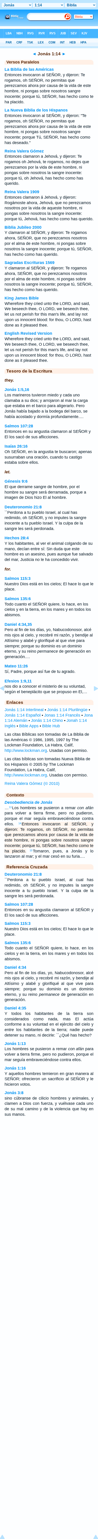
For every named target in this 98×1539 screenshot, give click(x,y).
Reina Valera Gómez (24, 151)
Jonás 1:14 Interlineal (24, 709)
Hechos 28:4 (17, 538)
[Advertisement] (49, 1157)
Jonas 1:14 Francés (62, 715)
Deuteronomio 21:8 (23, 507)
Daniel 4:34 (15, 967)
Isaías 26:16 (16, 446)
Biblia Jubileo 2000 (23, 227)
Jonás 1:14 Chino (47, 720)
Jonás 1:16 (15, 1068)
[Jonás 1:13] (5, 698)
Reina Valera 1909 (22, 192)
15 (31, 850)
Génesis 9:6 (16, 481)
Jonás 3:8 (14, 1092)
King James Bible (22, 298)
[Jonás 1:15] (92, 698)
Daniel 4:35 (15, 1008)
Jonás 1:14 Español (23, 715)
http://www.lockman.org (26, 750)
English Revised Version (28, 333)
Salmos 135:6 (18, 598)
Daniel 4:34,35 (18, 624)
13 (10, 807)
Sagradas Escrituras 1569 (29, 262)
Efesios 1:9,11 (18, 681)
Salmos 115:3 (18, 578)
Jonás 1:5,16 (17, 389)
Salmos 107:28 (19, 426)
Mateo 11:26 (16, 666)
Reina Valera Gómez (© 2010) (32, 783)
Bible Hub (51, 726)
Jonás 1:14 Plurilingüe (67, 709)
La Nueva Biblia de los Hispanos (36, 110)
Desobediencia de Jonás (28, 802)
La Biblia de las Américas (29, 69)
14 (19, 823)
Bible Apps (29, 726)
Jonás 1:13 (15, 1043)
